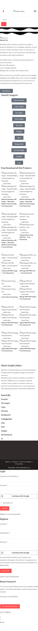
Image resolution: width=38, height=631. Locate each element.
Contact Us (15, 462)
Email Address (5, 533)
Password (4, 485)
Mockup (4, 411)
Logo (3, 407)
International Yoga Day (10, 297)
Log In (2, 576)
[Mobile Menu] (35, 11)
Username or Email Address (9, 476)
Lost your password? (13, 514)
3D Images (5, 403)
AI (2, 439)
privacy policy (4, 565)
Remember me (8, 503)
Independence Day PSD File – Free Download (26, 237)
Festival (4, 399)
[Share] (4, 627)
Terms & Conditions (25, 462)
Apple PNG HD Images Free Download (28, 324)
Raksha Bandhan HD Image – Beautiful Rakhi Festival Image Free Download (9, 202)
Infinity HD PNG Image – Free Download (10, 272)
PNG (3, 423)
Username (4, 524)
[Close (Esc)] (6, 627)
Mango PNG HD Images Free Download (28, 298)
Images (4, 431)
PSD (3, 427)
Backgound (5, 415)
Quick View (7, 183)
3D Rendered (6, 435)
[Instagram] (19, 3)
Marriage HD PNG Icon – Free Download (28, 272)
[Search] (4, 24)
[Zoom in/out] (0, 627)
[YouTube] (21, 3)
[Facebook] (17, 3)
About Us (7, 462)
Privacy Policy (19, 464)
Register (3, 514)
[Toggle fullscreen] (2, 627)
